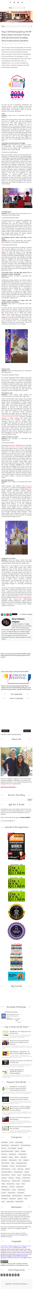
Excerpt (11, 1142)
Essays (18, 1184)
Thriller (16, 1157)
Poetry (12, 1163)
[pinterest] (18, 2)
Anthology (11, 1178)
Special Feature (5, 1145)
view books (19, 1022)
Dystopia (27, 1172)
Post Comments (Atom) (14, 734)
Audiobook (4, 1157)
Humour (14, 1189)
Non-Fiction (4, 1160)
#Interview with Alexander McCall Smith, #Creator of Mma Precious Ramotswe (19, 1042)
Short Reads (4, 1198)
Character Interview (25, 1145)
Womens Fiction (27, 1175)
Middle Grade (21, 1189)
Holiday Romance (6, 1189)
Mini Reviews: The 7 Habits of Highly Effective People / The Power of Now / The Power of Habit (20, 1108)
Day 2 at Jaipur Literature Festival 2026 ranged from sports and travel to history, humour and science (16, 655)
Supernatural (12, 1198)
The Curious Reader (11, 1014)
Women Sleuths (19, 1201)
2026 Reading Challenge (11, 1012)
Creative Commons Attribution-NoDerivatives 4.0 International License (14, 1264)
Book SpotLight (19, 1142)
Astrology (18, 1178)
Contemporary (12, 1154)
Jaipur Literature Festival (20, 44)
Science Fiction (27, 1195)
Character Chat (26, 1178)
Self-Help (27, 1169)
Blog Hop (20, 1148)
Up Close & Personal (21, 1166)
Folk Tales (11, 1187)
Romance (23, 1151)
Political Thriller (11, 1192)
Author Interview (15, 1145)
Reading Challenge (6, 1195)
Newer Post (5, 730)
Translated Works (18, 1172)
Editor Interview (10, 1184)
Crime (20, 1160)
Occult (13, 1169)
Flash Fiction (4, 1187)
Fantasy (11, 1157)
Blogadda (26, 1160)
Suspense (20, 1198)
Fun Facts (4, 1148)
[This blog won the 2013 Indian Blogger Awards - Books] (16, 846)
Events (23, 1184)
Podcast (12, 1166)
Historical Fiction (5, 1175)
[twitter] (14, 2)
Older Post (27, 730)
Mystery (17, 1151)
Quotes (19, 1175)
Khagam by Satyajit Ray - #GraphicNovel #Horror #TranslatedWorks (17, 1071)
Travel (3, 1201)
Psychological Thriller (21, 1163)
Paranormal (20, 1169)
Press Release (20, 1192)
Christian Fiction (26, 1181)
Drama (3, 1184)
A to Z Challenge (12, 1148)
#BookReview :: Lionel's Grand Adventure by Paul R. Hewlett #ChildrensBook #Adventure (18, 1088)
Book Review (5, 1142)
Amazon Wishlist (25, 817)
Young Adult (23, 1157)
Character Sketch (22, 1154)
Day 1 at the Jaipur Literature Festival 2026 (14, 671)
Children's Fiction (16, 1181)
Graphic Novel (19, 1187)
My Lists (13, 1175)
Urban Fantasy (10, 1201)
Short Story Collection (7, 1172)
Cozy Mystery (5, 1166)
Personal (4, 1192)
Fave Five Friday (5, 1163)
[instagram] (22, 2)
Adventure (4, 1178)
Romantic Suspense (17, 1195)
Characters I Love (6, 1181)
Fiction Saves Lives (6, 1169)
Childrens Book (12, 1160)
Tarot (25, 1198)
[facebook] (10, 2)
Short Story (4, 1154)
